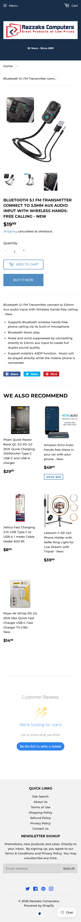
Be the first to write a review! (40, 746)
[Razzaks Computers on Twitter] (27, 889)
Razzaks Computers (44, 901)
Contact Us (40, 828)
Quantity (10, 243)
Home (8, 66)
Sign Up (69, 868)
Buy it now (23, 280)
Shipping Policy (40, 812)
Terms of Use (40, 807)
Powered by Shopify (39, 905)
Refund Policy (40, 818)
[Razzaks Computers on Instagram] (51, 889)
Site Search (40, 796)
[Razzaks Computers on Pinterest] (43, 889)
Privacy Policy (40, 823)
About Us (40, 802)
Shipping (10, 231)
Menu (13, 5)
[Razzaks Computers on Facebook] (35, 889)
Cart (74, 5)
